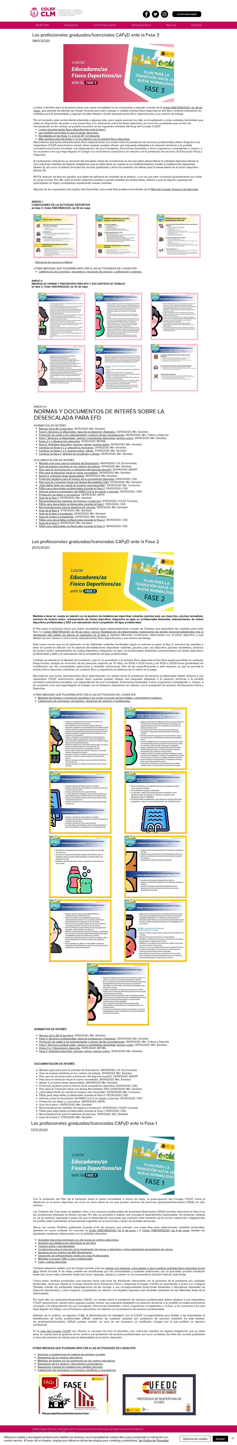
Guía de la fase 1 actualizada (56, 513)
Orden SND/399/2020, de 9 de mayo (112, 1230)
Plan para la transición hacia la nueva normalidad (68, 472)
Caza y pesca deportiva (52, 1261)
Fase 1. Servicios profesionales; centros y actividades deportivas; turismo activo (86, 438)
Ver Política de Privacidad (153, 1440)
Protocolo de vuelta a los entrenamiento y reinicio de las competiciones (81, 434)
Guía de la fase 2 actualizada (56, 516)
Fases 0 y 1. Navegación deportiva (59, 441)
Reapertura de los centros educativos (60, 1357)
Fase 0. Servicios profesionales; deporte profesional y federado (77, 431)
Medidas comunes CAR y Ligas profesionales (65, 1258)
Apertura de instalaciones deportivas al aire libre (67, 1242)
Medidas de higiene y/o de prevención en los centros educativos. (77, 1360)
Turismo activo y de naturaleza (56, 1246)
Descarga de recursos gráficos (53, 262)
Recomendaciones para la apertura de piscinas (67, 507)
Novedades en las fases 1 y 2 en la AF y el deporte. (69, 135)
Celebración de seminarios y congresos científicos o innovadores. (77, 1370)
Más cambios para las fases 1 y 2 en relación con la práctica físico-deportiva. (84, 138)
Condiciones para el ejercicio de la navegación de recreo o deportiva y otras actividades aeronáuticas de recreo (105, 1249)
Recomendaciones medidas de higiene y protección (70, 500)
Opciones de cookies (195, 1439)
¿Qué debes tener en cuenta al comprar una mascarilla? (72, 485)
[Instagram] (164, 14)
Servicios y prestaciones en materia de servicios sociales (71, 1354)
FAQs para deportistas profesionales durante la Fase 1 (71, 504)
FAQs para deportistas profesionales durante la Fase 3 (72, 526)
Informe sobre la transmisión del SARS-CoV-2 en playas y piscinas (79, 491)
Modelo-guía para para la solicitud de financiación (69, 463)
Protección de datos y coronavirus (59, 494)
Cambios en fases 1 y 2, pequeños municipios (66, 447)
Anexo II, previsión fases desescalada (61, 475)
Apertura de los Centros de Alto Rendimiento (65, 1252)
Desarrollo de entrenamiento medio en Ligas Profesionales (73, 1255)
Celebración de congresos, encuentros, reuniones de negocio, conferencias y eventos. (90, 271)
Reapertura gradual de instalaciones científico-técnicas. (70, 1366)
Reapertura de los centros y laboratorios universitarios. (70, 1363)
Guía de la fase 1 (49, 497)
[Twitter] (155, 14)
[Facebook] (146, 14)
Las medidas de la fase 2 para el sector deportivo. (69, 132)
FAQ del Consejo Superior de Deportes (174, 189)
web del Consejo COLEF (55, 1331)
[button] (141, 25)
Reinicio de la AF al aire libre (56, 428)
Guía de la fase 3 (49, 522)
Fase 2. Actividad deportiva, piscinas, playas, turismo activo (74, 444)
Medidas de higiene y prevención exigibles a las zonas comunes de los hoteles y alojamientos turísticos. (100, 697)
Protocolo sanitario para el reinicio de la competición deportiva (76, 478)
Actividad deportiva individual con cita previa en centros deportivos (78, 1239)
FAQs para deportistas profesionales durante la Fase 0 (72, 488)
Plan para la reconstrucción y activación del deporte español (75, 469)
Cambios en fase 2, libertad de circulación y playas (69, 453)
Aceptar (220, 1439)
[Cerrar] (232, 1438)
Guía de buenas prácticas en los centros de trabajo (69, 466)
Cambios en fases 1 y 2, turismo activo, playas (66, 450)
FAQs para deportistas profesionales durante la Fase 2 (72, 519)
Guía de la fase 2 (49, 510)
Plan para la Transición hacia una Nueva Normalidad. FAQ (74, 482)
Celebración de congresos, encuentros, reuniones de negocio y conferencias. (84, 700)
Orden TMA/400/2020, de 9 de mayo (165, 1230)
